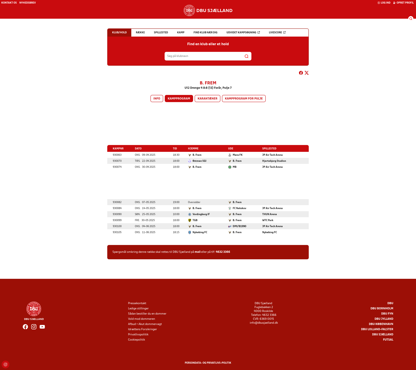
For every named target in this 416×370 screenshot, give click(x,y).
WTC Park (267, 220)
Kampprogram (179, 98)
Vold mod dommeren (141, 319)
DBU (390, 303)
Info (156, 98)
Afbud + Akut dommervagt (145, 324)
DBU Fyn (387, 313)
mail (198, 252)
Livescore (275, 33)
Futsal (388, 339)
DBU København (381, 324)
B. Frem (197, 155)
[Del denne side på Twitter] (307, 73)
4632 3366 (223, 252)
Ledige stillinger (138, 308)
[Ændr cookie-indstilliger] (5, 364)
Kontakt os (9, 3)
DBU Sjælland (382, 334)
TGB (195, 220)
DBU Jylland (384, 319)
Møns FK (238, 155)
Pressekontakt (137, 303)
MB (234, 167)
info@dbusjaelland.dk (264, 323)
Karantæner (207, 98)
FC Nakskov (239, 208)
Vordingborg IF (201, 214)
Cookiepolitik (136, 339)
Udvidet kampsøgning (241, 33)
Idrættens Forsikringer (142, 329)
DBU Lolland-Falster (377, 329)
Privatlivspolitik (138, 334)
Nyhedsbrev (27, 3)
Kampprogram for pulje (244, 98)
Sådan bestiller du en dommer (147, 313)
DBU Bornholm (381, 308)
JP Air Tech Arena (272, 155)
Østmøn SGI (199, 161)
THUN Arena (269, 214)
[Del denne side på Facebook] (301, 73)
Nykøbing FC (200, 232)
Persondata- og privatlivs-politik (208, 363)
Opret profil (405, 3)
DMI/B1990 (239, 226)
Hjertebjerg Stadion (274, 161)
